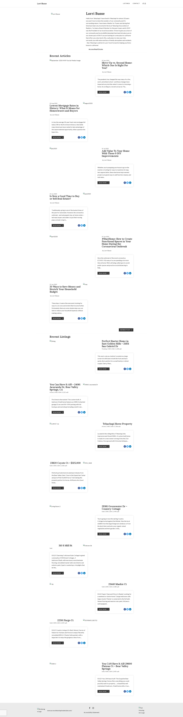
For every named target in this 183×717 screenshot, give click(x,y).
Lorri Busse (42, 3)
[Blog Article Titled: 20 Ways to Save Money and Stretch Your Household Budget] (108, 284)
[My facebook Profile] (143, 3)
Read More (103, 92)
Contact (136, 3)
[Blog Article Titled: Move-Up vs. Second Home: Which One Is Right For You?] (75, 60)
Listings (126, 3)
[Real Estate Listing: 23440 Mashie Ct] (75, 597)
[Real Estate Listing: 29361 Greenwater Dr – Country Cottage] (75, 522)
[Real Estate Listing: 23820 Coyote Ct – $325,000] (108, 480)
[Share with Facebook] (125, 92)
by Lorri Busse (106, 72)
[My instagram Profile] (145, 3)
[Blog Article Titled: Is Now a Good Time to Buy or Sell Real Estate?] (108, 194)
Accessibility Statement (91, 712)
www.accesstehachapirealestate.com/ (59, 710)
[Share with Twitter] (127, 92)
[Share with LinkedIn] (130, 92)
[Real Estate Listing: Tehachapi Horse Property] (75, 439)
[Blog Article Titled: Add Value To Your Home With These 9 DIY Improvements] (75, 148)
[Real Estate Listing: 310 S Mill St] (108, 558)
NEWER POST (125, 330)
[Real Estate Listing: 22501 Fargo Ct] (108, 638)
